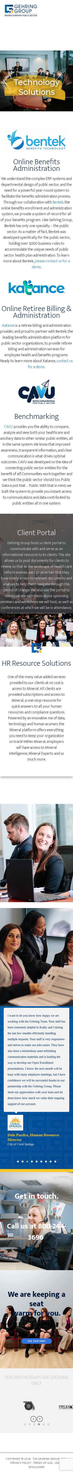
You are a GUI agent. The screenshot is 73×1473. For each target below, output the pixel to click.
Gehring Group (21, 10)
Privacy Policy (21, 1463)
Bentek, (58, 202)
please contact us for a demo (51, 264)
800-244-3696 (47, 1232)
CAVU (8, 426)
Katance (8, 325)
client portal (52, 543)
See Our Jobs (37, 1341)
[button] (18, 1162)
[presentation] (33, 1419)
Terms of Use (43, 1463)
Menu (39, 25)
